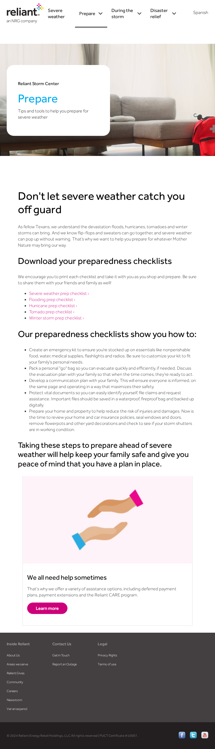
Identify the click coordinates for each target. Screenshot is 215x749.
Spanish (200, 12)
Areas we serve (17, 664)
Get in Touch (60, 655)
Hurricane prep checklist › (53, 305)
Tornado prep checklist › (51, 311)
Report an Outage (64, 664)
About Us (13, 655)
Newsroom (14, 700)
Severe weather (56, 13)
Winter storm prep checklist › (56, 318)
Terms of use (107, 664)
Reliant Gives (16, 673)
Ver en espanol (17, 709)
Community (15, 682)
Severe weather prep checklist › (59, 293)
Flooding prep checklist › (52, 299)
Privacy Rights (107, 655)
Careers (12, 691)
